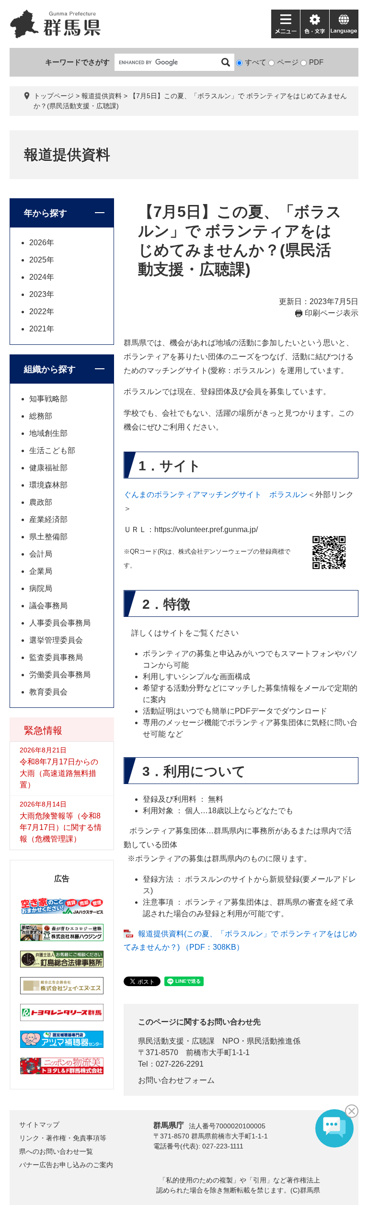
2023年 (41, 294)
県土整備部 (48, 537)
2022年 (41, 311)
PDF (316, 62)
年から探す (45, 213)
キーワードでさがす (77, 62)
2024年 (41, 277)
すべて (255, 62)
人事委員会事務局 (60, 623)
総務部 (40, 416)
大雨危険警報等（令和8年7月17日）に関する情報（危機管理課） (61, 827)
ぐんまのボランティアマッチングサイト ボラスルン (216, 494)
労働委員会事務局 (60, 675)
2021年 (41, 329)
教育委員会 (48, 692)
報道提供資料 (101, 96)
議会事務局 (48, 606)
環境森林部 (48, 485)
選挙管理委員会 (56, 640)
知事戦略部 (48, 399)
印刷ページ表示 (331, 313)
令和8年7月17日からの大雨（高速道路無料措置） (59, 773)
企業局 (40, 571)
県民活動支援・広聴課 (176, 1041)
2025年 (41, 260)
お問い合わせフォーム (176, 1080)
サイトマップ (39, 1124)
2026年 (41, 243)
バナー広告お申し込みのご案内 (66, 1165)
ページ (288, 62)
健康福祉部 (48, 468)
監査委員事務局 (56, 657)
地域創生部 (48, 433)
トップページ (54, 96)
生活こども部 (52, 450)
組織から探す (50, 369)
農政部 (40, 502)
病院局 (40, 588)
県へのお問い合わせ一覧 (56, 1151)
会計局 (40, 554)
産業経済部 (48, 519)
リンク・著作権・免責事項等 (62, 1138)
